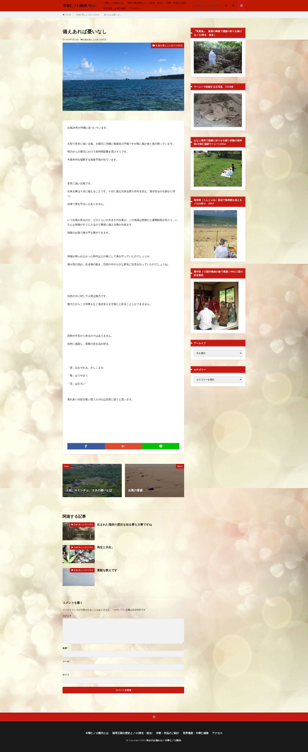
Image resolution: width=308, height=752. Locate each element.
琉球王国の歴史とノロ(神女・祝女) (145, 2)
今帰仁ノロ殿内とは (113, 2)
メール (67, 661)
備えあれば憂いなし (112, 14)
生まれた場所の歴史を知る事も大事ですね (124, 524)
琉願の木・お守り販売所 (207, 5)
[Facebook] (86, 446)
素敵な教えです (107, 570)
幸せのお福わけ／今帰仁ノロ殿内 (163, 740)
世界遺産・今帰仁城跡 (114, 8)
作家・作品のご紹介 (176, 2)
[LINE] (160, 446)
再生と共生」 (105, 547)
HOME (68, 14)
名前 (65, 648)
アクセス (133, 8)
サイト (66, 675)
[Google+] (123, 446)
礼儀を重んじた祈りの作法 (87, 14)
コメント (67, 616)
